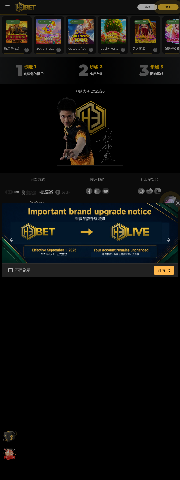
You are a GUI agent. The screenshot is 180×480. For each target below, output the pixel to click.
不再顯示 (22, 328)
